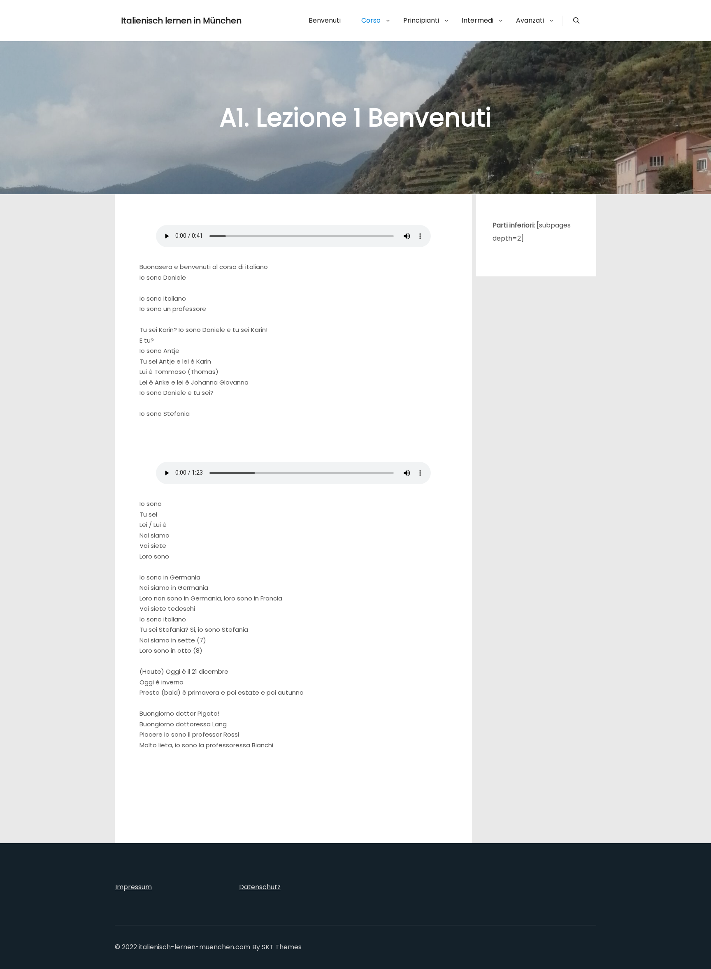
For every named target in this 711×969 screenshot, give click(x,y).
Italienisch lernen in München (162, 20)
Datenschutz (260, 887)
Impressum (133, 887)
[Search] (576, 20)
